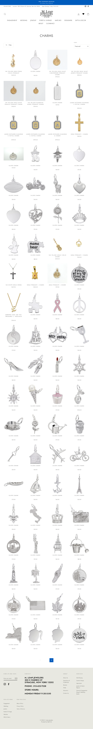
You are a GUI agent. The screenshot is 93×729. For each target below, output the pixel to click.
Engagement (12, 20)
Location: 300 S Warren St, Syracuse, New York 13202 (26, 6)
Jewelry (33, 20)
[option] (46, 2)
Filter (10, 45)
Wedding (23, 20)
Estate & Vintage (45, 20)
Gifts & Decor (80, 20)
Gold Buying (79, 678)
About (41, 23)
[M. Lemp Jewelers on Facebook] (9, 684)
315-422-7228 (7, 6)
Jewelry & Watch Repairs (80, 686)
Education (65, 690)
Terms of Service (21, 709)
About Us (65, 678)
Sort (75, 42)
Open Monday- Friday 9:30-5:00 (50, 6)
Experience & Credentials (66, 681)
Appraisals (79, 683)
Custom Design (80, 680)
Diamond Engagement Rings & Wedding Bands (81, 692)
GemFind (49, 722)
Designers (68, 20)
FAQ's (64, 687)
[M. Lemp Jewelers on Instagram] (5, 684)
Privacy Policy (20, 706)
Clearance (50, 23)
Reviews (65, 685)
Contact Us (66, 693)
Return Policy (20, 703)
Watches (58, 20)
